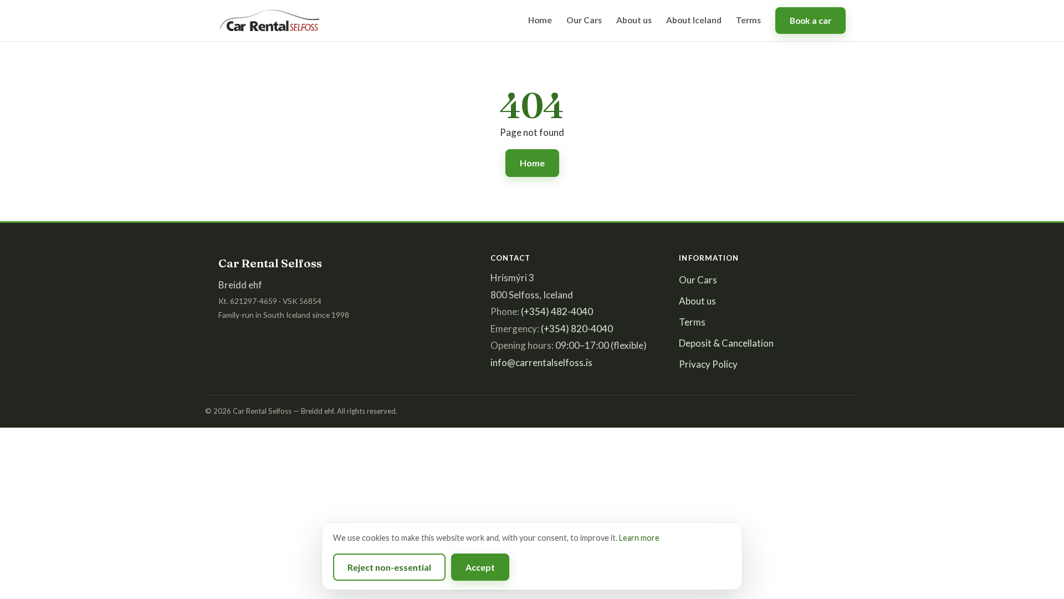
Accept (480, 567)
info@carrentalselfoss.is (541, 362)
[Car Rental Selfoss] (269, 20)
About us (634, 20)
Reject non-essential (389, 567)
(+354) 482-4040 (557, 311)
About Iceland (694, 20)
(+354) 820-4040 (577, 328)
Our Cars (584, 20)
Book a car (810, 21)
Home (540, 20)
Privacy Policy (708, 364)
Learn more (639, 537)
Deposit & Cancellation (726, 343)
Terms (748, 20)
